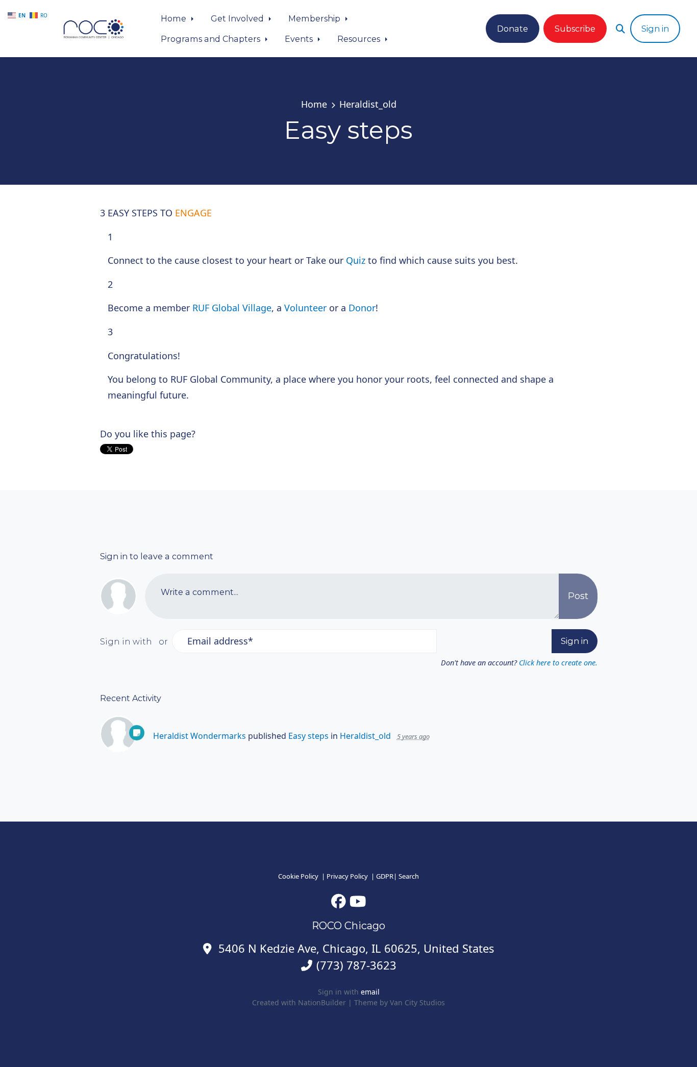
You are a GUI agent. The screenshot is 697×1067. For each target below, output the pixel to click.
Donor (362, 308)
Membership (315, 18)
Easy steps (308, 735)
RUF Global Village (231, 308)
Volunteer (305, 308)
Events (300, 39)
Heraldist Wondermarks (199, 735)
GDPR (384, 876)
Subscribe (575, 28)
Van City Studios (417, 1002)
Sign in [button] (655, 28)
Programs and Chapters (211, 39)
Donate (512, 28)
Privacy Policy (347, 876)
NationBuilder (322, 1002)
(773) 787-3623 (356, 965)
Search (409, 876)
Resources (359, 39)
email (370, 992)
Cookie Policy (298, 876)
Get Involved (238, 18)
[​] (338, 901)
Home (174, 18)
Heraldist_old (367, 104)
